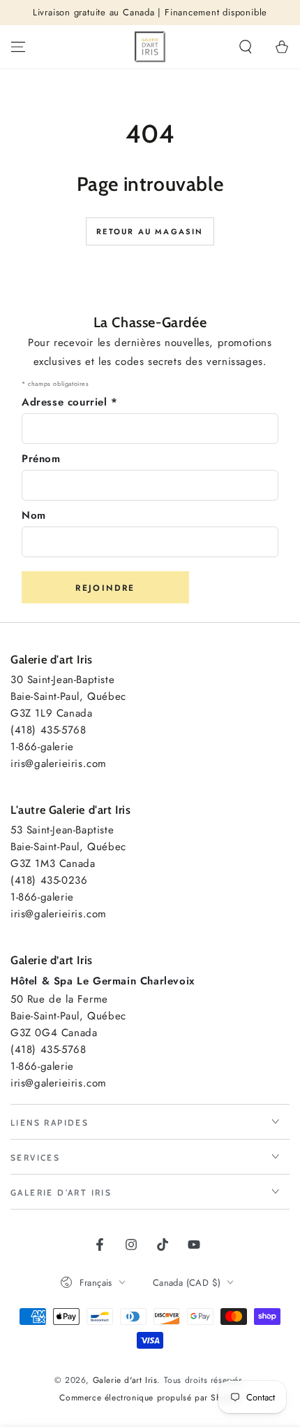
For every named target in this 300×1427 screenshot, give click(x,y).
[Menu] (18, 47)
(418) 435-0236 (48, 880)
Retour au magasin (149, 231)
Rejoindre (105, 588)
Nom (34, 515)
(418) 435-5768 (48, 730)
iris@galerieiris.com (58, 763)
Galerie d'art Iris (125, 1380)
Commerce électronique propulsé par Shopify (149, 1398)
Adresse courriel (70, 402)
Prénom (41, 458)
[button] (245, 47)
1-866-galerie (42, 746)
